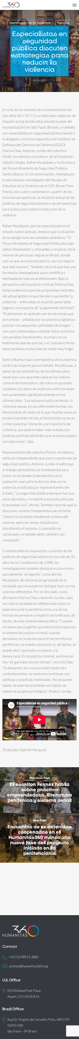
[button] (75, 5)
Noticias (63, 23)
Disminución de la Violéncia (30, 23)
